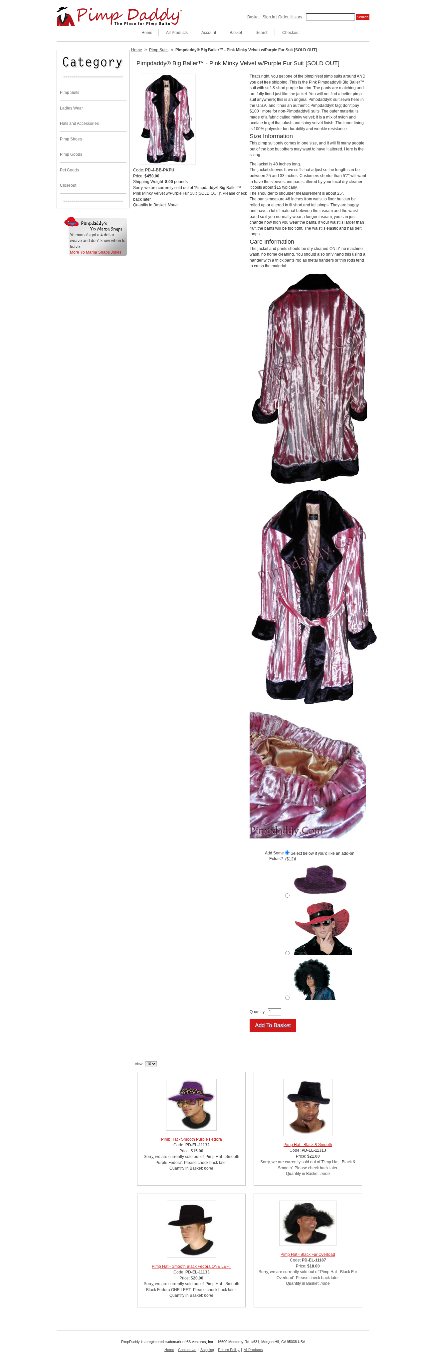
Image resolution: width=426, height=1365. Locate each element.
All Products (177, 32)
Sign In (269, 17)
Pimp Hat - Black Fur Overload (308, 1254)
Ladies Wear (71, 108)
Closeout (68, 185)
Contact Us (187, 1350)
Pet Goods (69, 170)
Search (262, 32)
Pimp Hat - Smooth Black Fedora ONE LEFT (191, 1266)
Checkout (291, 32)
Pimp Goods (71, 154)
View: (139, 1064)
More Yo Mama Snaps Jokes (95, 252)
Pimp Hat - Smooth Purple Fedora (191, 1139)
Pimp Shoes (71, 139)
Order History (290, 17)
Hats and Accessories (79, 123)
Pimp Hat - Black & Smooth (308, 1144)
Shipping (207, 1350)
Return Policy (229, 1350)
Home (146, 32)
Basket (253, 17)
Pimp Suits (69, 92)
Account (208, 32)
